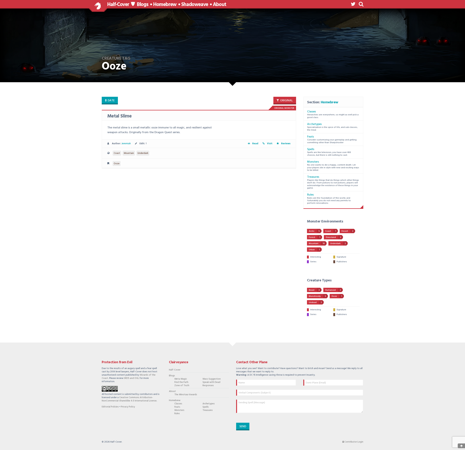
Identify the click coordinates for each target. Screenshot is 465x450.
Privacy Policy (128, 407)
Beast (314, 290)
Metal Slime (119, 116)
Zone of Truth (181, 385)
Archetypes (314, 124)
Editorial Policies (110, 407)
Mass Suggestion (212, 379)
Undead (315, 302)
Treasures (313, 177)
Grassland (333, 237)
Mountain (129, 153)
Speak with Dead (211, 382)
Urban (314, 250)
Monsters (313, 162)
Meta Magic (180, 379)
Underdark (143, 153)
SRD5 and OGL (131, 378)
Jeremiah (126, 144)
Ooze (117, 164)
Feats (310, 136)
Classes (311, 111)
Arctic (314, 231)
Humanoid (333, 290)
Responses (208, 385)
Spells (310, 149)
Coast (117, 153)
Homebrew (165, 4)
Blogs (142, 4)
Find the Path (181, 382)
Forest (314, 237)
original (286, 100)
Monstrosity (317, 296)
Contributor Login (353, 442)
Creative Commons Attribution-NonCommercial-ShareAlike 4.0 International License (129, 399)
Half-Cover (118, 5)
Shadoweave (194, 4)
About (219, 4)
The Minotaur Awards (185, 394)
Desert (347, 231)
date (111, 100)
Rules (310, 194)
